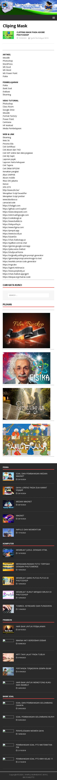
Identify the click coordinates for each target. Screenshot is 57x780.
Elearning (7, 94)
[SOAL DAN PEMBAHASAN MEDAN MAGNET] (8, 479)
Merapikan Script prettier (14, 196)
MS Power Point (10, 73)
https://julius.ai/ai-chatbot (14, 249)
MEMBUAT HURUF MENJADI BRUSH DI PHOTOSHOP (33, 593)
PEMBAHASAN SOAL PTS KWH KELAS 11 (34, 758)
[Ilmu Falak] (26, 454)
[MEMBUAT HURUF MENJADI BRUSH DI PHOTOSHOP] (8, 597)
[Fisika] (26, 382)
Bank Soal (7, 88)
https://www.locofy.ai (12, 233)
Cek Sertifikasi (9, 146)
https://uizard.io (10, 236)
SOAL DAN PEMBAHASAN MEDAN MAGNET (31, 474)
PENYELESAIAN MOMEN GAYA (30, 730)
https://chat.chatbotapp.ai (14, 239)
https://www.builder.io (12, 221)
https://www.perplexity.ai (14, 271)
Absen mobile (9, 177)
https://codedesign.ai (12, 218)
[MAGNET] (8, 521)
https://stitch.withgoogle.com (16, 215)
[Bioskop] (26, 346)
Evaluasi (6, 91)
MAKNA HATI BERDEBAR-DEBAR (31, 640)
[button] (53, 18)
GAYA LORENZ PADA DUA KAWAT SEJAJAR (31, 488)
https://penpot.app (11, 230)
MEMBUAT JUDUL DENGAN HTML (31, 550)
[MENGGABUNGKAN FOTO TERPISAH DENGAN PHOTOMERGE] (8, 569)
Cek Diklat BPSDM (11, 168)
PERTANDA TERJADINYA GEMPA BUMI (33, 668)
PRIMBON (7, 620)
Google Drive (9, 109)
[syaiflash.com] (28, 13)
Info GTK (7, 187)
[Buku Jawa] (26, 418)
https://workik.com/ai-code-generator (19, 261)
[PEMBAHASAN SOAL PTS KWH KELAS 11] (8, 764)
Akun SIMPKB (9, 174)
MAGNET (20, 515)
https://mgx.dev (10, 264)
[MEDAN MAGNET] (8, 507)
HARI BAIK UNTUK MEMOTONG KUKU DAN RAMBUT (33, 683)
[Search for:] (28, 295)
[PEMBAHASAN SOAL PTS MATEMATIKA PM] (8, 750)
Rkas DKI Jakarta (10, 180)
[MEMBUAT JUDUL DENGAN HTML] (8, 555)
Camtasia (7, 122)
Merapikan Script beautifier (15, 193)
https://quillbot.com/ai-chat (15, 243)
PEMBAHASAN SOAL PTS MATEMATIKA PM (34, 746)
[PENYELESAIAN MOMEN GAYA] (8, 736)
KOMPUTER (8, 543)
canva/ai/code (9, 202)
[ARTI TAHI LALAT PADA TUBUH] (8, 660)
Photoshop (8, 60)
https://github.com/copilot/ (15, 208)
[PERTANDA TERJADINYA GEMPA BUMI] (8, 674)
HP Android (8, 125)
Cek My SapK (9, 156)
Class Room (8, 106)
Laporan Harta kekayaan (14, 162)
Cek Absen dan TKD (12, 149)
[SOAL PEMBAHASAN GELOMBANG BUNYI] (8, 722)
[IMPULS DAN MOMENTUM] (8, 535)
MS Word (7, 70)
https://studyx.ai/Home (13, 252)
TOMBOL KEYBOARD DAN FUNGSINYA (34, 606)
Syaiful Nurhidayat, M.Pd (39, 38)
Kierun (5, 184)
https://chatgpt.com (11, 205)
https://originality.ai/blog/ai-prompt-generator (23, 255)
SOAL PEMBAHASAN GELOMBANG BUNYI (35, 716)
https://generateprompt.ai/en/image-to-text (22, 258)
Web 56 (6, 140)
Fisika (5, 76)
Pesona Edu (8, 143)
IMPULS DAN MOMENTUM (28, 529)
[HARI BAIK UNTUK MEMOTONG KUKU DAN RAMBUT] (8, 688)
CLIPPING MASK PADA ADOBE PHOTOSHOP (31, 33)
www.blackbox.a (10, 199)
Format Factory (10, 116)
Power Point (8, 119)
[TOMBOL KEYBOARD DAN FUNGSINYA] (8, 611)
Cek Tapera (8, 165)
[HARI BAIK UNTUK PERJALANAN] (8, 632)
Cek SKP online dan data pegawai (18, 153)
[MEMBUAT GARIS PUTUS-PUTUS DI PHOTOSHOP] (8, 583)
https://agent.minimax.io (13, 267)
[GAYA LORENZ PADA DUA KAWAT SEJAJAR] (8, 493)
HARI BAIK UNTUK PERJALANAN (30, 626)
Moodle (6, 57)
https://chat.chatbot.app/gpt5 (16, 274)
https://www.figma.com (13, 227)
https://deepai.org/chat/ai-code (16, 277)
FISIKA (6, 467)
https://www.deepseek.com (15, 211)
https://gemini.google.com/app (16, 246)
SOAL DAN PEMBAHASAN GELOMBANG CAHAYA (34, 704)
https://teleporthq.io (11, 224)
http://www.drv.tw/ (11, 190)
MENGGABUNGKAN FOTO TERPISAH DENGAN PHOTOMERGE (33, 565)
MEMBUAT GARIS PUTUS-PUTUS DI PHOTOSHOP (32, 579)
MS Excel (7, 67)
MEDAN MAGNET (24, 501)
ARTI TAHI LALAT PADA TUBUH (30, 654)
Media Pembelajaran (12, 128)
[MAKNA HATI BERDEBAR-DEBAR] (8, 646)
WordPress (8, 64)
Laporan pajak (9, 159)
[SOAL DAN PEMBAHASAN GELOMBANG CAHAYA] (8, 708)
